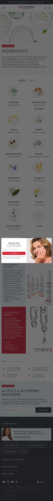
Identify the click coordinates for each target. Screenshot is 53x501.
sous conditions (10, 256)
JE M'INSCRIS (14, 253)
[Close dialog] (50, 239)
